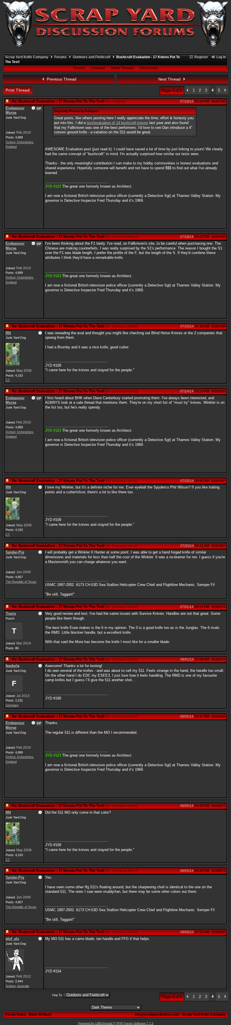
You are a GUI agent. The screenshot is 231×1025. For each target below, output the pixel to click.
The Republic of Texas (21, 581)
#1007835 (218, 391)
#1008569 (218, 716)
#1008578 (218, 870)
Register (201, 57)
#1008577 (218, 805)
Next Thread (170, 79)
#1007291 (218, 236)
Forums (60, 57)
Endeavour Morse (15, 110)
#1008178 (218, 659)
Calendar (98, 68)
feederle (12, 666)
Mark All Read (40, 1015)
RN (8, 333)
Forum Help (149, 68)
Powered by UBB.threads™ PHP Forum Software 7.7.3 (115, 1023)
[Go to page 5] (225, 90)
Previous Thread (61, 79)
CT (8, 380)
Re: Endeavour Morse (121, 236)
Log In (221, 57)
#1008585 (218, 932)
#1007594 (218, 326)
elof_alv (12, 939)
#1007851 (218, 546)
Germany (12, 705)
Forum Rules (15, 1015)
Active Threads (122, 68)
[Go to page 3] (187, 90)
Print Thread (18, 90)
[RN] (12, 364)
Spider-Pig (15, 552)
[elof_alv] (15, 970)
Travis (11, 613)
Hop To (57, 995)
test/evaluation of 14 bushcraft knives (117, 123)
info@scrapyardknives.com (157, 1015)
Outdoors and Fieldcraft (91, 57)
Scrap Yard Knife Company (26, 57)
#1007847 (218, 481)
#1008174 (218, 607)
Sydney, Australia (17, 986)
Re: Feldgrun (115, 101)
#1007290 (218, 101)
